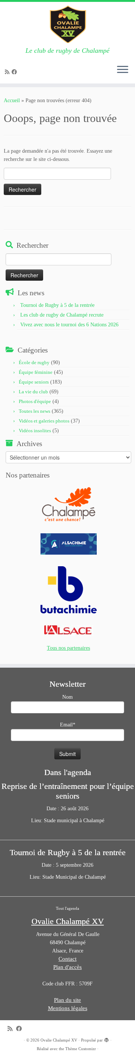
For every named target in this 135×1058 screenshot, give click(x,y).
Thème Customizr (80, 1048)
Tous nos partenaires (68, 648)
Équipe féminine (35, 372)
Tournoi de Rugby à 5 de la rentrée (57, 305)
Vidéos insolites (35, 430)
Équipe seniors (34, 382)
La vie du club (33, 391)
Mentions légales (67, 1008)
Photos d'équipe (35, 401)
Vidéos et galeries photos (44, 421)
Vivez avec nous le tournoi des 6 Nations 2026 (69, 324)
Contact (67, 959)
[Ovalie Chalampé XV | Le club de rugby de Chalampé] (67, 24)
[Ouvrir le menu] (122, 70)
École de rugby (34, 362)
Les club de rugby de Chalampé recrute (62, 315)
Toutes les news (34, 411)
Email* (67, 725)
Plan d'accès (67, 967)
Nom (67, 697)
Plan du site (67, 1000)
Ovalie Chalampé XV (58, 1040)
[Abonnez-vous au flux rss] (8, 72)
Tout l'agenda (67, 908)
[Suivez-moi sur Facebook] (15, 72)
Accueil (12, 100)
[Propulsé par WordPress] (106, 1039)
